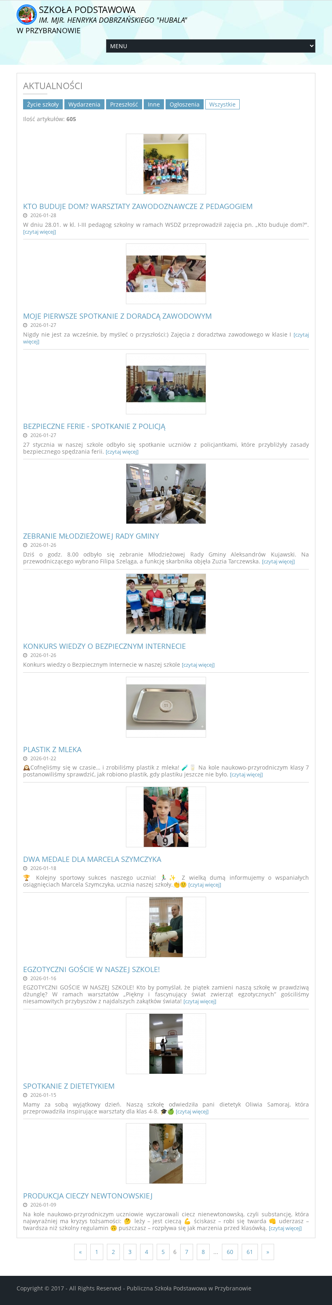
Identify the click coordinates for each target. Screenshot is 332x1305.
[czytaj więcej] (39, 231)
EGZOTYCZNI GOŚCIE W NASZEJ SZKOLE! (91, 969)
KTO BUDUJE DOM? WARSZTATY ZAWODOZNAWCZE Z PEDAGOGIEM (138, 206)
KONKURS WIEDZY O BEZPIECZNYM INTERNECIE (104, 646)
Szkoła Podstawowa (102, 19)
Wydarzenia (84, 104)
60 (230, 1252)
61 (250, 1252)
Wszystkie (222, 104)
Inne (154, 104)
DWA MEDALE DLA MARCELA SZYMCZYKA (92, 859)
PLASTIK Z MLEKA (52, 749)
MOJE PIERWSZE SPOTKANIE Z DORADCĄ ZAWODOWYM (117, 316)
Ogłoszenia (185, 104)
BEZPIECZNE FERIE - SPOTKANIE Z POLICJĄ (94, 426)
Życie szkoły (43, 104)
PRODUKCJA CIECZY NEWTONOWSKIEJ (88, 1196)
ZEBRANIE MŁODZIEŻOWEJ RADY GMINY (91, 536)
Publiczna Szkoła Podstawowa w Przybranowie (189, 1288)
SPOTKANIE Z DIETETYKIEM (69, 1086)
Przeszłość (124, 104)
